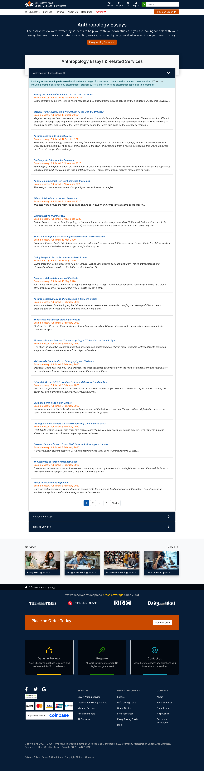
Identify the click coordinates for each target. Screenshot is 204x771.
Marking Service (86, 708)
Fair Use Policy (164, 702)
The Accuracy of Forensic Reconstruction (56, 461)
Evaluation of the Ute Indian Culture (53, 402)
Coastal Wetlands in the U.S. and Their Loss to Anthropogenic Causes (71, 444)
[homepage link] (26, 587)
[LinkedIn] (36, 689)
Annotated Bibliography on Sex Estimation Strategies (62, 181)
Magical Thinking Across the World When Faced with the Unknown (69, 111)
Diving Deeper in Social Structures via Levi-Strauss (61, 257)
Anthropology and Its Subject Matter (53, 136)
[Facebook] (27, 689)
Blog (119, 724)
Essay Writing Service (101, 42)
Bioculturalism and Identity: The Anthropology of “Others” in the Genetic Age (74, 340)
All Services (84, 719)
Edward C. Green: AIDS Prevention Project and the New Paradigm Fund (71, 382)
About (160, 697)
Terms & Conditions (52, 757)
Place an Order (165, 11)
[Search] (144, 4)
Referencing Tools (126, 702)
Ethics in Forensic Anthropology (51, 482)
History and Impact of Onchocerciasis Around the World (63, 94)
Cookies (89, 757)
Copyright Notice (74, 757)
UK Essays (34, 11)
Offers (100, 11)
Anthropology (48, 587)
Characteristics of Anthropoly (49, 215)
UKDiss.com (157, 81)
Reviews (60, 11)
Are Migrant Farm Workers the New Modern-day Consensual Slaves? (70, 423)
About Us (73, 11)
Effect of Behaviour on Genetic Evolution (55, 198)
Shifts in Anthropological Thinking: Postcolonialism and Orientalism (69, 236)
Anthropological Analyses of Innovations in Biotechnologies (65, 298)
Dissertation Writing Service (92, 702)
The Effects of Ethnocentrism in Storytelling (57, 319)
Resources (86, 11)
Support (119, 5)
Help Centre (163, 713)
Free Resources (125, 713)
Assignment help (86, 713)
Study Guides (124, 708)
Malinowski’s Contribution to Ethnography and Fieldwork (64, 361)
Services (47, 11)
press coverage (113, 595)
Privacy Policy (32, 757)
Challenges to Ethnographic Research (54, 160)
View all (172, 547)
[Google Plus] (44, 689)
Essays (34, 587)
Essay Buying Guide (127, 719)
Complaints (163, 708)
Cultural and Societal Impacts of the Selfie (56, 278)
